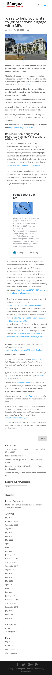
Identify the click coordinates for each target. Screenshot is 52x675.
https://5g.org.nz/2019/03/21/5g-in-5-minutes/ (25, 305)
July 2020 (8, 532)
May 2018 (9, 618)
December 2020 (11, 521)
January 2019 (10, 596)
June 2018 (9, 614)
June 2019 (9, 577)
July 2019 (8, 573)
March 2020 (10, 547)
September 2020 (11, 525)
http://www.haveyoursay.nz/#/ (21, 127)
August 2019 (10, 570)
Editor (9, 30)
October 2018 (10, 603)
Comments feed (11, 649)
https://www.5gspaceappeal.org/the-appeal (24, 165)
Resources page (23, 383)
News (28, 30)
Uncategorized (11, 632)
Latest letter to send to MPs (16, 456)
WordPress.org (11, 653)
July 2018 (8, 611)
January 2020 (10, 555)
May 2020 (9, 540)
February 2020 (10, 551)
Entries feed (10, 645)
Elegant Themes (25, 668)
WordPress (26, 671)
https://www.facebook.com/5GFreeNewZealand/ (24, 350)
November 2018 (11, 599)
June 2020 (9, 536)
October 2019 (10, 562)
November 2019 (11, 558)
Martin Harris (10, 505)
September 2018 (11, 607)
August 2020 (10, 529)
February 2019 (10, 592)
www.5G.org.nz (37, 359)
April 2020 (9, 543)
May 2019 (9, 581)
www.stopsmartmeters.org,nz (16, 418)
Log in (7, 642)
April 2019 (9, 585)
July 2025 (8, 517)
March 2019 (10, 588)
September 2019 (11, 566)
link (28, 84)
